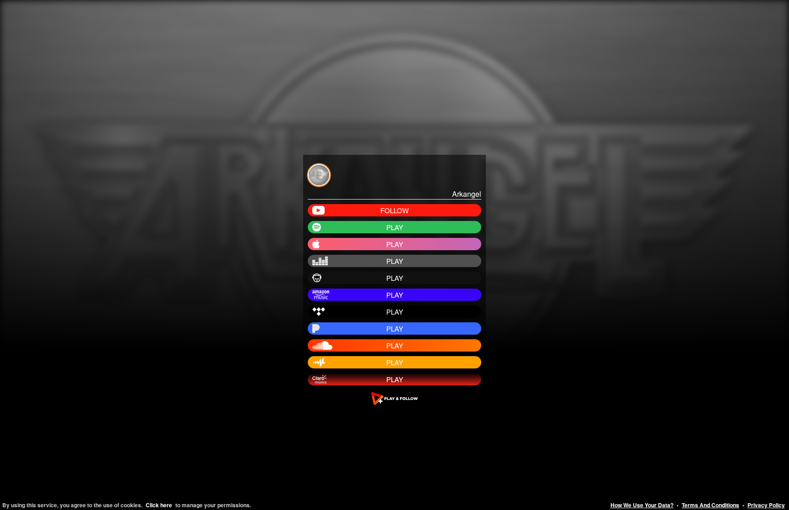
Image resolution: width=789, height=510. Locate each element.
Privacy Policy (766, 505)
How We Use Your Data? (641, 505)
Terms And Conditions (710, 505)
